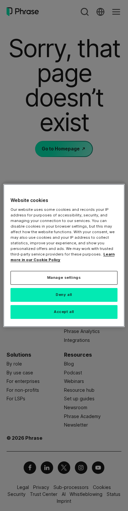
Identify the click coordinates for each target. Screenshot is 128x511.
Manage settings (64, 277)
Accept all (64, 311)
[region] (64, 255)
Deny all (64, 294)
